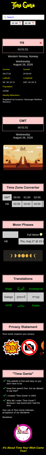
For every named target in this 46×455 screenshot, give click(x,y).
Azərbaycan (36, 288)
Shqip (8, 288)
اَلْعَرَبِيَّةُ (20, 288)
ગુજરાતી (20, 296)
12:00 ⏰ (16, 23)
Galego (8, 296)
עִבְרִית (35, 296)
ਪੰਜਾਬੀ (8, 305)
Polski (36, 305)
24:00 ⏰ (29, 23)
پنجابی (20, 305)
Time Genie (23, 5)
